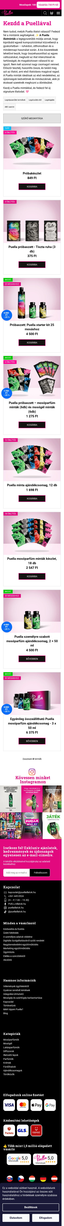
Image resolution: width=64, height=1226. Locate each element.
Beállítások (30, 1207)
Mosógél (7, 1043)
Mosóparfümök (11, 1039)
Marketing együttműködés (16, 948)
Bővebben (32, 659)
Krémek (7, 1062)
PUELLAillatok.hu (17, 904)
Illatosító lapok (10, 1055)
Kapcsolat (8, 1001)
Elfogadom (45, 1217)
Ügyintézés (8, 952)
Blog (5, 1013)
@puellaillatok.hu (17, 911)
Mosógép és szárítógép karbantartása (22, 997)
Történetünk (9, 1005)
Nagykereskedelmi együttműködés (20, 944)
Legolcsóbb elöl (35, 100)
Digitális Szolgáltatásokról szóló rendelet (23, 940)
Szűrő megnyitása (32, 118)
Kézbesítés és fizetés (13, 929)
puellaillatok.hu (16, 907)
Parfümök (8, 1059)
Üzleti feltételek (11, 933)
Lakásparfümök (11, 1047)
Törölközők (8, 1074)
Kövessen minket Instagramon (32, 780)
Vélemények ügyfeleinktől (16, 986)
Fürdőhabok (9, 1066)
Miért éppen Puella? (13, 1009)
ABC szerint (9, 107)
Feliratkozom (40, 872)
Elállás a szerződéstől (14, 956)
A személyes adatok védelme (17, 936)
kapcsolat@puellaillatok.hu (22, 892)
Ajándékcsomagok (12, 1070)
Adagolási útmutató (13, 994)
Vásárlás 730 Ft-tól (48, 4)
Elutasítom (16, 1217)
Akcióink (7, 960)
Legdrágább (49, 100)
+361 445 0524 (16, 896)
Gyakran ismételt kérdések (16, 990)
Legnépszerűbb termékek (15, 100)
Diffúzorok (8, 1051)
